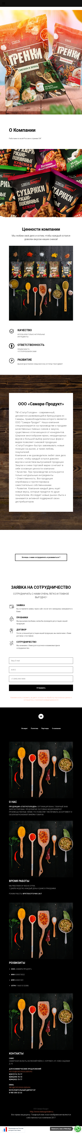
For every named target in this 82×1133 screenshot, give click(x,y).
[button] (41, 557)
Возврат (24, 728)
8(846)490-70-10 (15, 1077)
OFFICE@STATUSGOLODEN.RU (20, 1072)
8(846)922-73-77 (15, 1079)
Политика (34, 728)
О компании (56, 728)
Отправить (41, 688)
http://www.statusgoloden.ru (41, 1112)
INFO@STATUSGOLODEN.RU (19, 1087)
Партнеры (45, 728)
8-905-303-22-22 (15, 1093)
